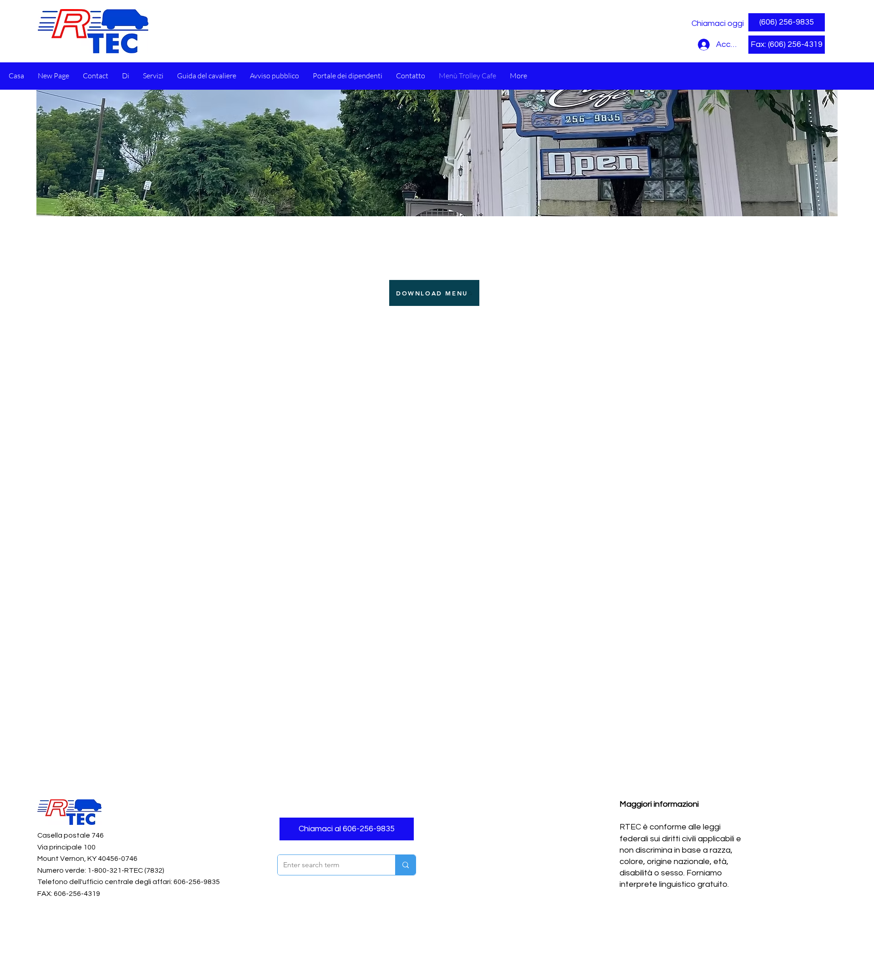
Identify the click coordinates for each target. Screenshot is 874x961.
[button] (786, 45)
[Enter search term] (405, 865)
